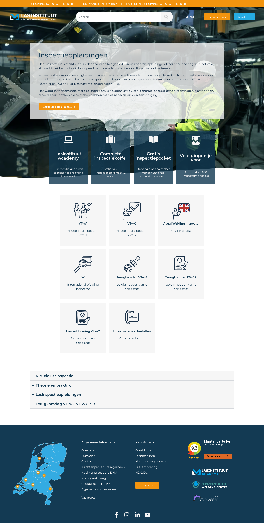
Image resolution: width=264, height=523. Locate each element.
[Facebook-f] (116, 515)
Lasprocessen (145, 456)
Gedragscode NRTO (95, 483)
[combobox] (118, 17)
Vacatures (88, 497)
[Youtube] (147, 515)
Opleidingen (144, 450)
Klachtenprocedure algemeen (103, 467)
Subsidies (88, 456)
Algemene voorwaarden (98, 489)
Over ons (87, 450)
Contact (87, 461)
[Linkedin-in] (137, 515)
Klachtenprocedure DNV (99, 472)
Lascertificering (146, 467)
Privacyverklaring (93, 478)
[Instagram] (127, 515)
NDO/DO (141, 472)
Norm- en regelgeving (151, 461)
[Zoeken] (167, 17)
